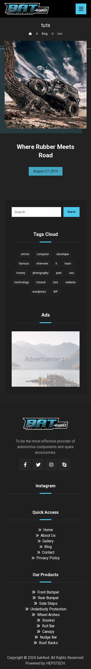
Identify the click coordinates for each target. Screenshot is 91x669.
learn (68, 263)
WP (55, 291)
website (71, 282)
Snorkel (48, 620)
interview (42, 263)
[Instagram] (51, 465)
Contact (48, 552)
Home (48, 530)
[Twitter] (38, 465)
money (20, 273)
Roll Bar (48, 626)
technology (21, 282)
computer (43, 254)
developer (62, 254)
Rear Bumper (48, 598)
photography (41, 273)
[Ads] (46, 359)
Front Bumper (48, 592)
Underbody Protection (48, 609)
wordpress (39, 291)
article (25, 254)
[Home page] (30, 33)
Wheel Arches (48, 614)
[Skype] (64, 465)
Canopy (48, 631)
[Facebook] (25, 465)
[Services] (27, 8)
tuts (55, 282)
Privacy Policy (48, 558)
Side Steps (48, 603)
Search (71, 212)
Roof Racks (48, 643)
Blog (48, 546)
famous (24, 263)
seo (71, 273)
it (56, 263)
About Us (48, 535)
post (59, 273)
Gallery (48, 541)
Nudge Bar (48, 637)
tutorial (41, 282)
